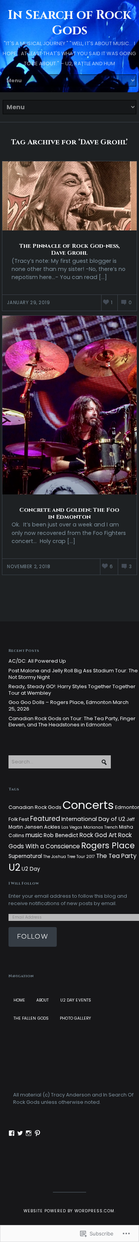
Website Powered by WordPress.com (69, 1211)
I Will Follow (23, 883)
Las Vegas (71, 827)
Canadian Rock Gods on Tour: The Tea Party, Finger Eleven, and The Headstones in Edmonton (72, 721)
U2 (14, 867)
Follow (32, 936)
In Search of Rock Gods (69, 23)
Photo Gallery (75, 1018)
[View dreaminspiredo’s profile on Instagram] (28, 1133)
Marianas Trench (100, 827)
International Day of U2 (93, 819)
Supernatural (25, 856)
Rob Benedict (61, 835)
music (33, 835)
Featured (45, 818)
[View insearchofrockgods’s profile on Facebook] (11, 1133)
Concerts (88, 805)
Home (19, 1000)
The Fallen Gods (31, 1018)
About (42, 1000)
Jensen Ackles (42, 827)
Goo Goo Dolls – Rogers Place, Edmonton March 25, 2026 (68, 705)
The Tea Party (116, 856)
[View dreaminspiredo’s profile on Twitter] (20, 1133)
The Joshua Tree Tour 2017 (69, 857)
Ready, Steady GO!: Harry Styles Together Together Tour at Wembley (72, 689)
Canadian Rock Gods (34, 807)
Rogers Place (108, 845)
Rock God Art (98, 835)
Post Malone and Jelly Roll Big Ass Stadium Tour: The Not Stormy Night (73, 673)
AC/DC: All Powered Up (37, 661)
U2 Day (31, 869)
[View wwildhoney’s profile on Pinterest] (37, 1133)
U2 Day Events (75, 1000)
